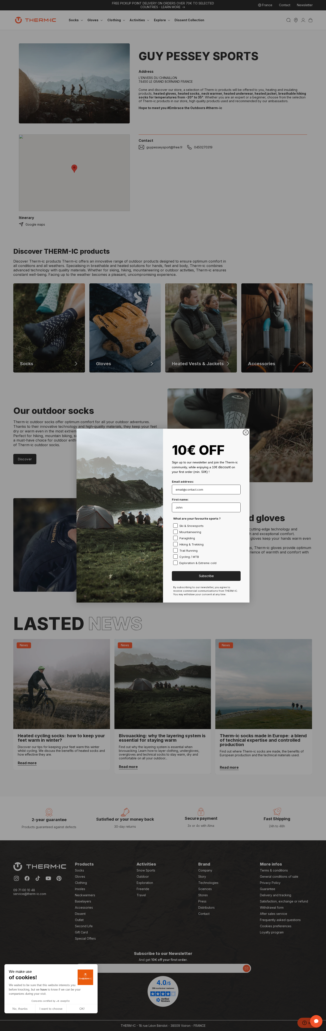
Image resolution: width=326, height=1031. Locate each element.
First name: (180, 499)
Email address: (183, 481)
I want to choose (51, 1008)
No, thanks (19, 1008)
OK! (82, 1008)
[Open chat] (316, 1021)
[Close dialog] (245, 432)
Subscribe (206, 576)
